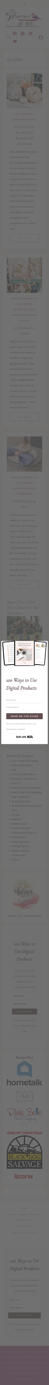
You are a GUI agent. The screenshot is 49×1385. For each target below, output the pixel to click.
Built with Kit (24, 737)
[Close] (44, 644)
